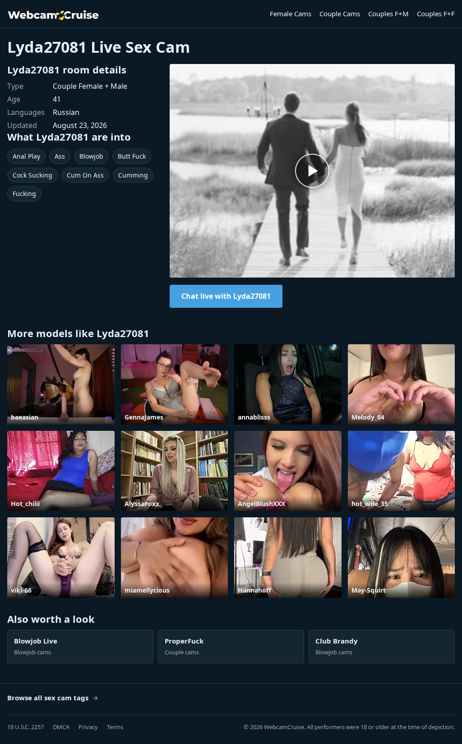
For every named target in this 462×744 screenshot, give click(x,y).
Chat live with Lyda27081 (226, 296)
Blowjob (91, 156)
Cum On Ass (85, 175)
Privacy (88, 727)
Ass (60, 156)
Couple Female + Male (90, 86)
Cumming (133, 175)
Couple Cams (339, 13)
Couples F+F (436, 13)
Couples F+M (388, 13)
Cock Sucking (32, 175)
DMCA (61, 727)
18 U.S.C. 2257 (25, 727)
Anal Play (26, 156)
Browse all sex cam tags (47, 697)
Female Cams (290, 13)
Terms (115, 727)
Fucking (24, 193)
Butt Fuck (132, 156)
